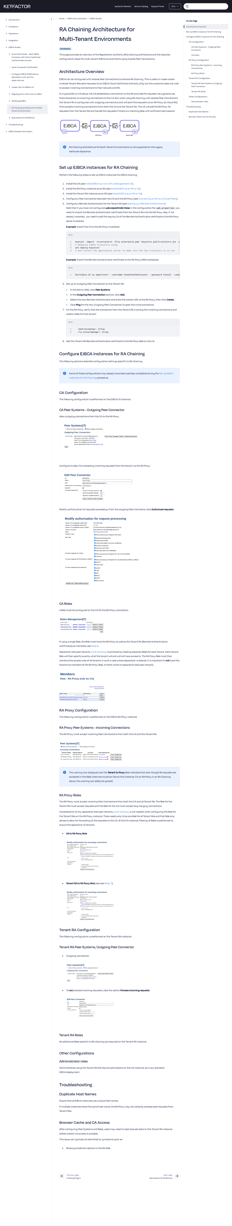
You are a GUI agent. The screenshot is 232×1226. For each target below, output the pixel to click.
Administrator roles (199, 101)
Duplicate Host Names (198, 111)
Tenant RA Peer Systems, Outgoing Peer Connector (206, 85)
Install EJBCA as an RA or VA (125, 188)
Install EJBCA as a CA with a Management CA (109, 183)
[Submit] (187, 6)
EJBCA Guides (15, 47)
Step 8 (94, 645)
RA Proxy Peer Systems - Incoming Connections (206, 66)
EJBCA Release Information (20, 131)
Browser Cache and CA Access (202, 116)
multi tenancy (98, 651)
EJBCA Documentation (77, 18)
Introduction (14, 19)
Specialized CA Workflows (23, 117)
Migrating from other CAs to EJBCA (27, 94)
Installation (13, 26)
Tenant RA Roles (198, 91)
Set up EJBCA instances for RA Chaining (203, 31)
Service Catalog (141, 6)
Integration (13, 40)
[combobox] (206, 6)
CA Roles (195, 55)
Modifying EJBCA (19, 101)
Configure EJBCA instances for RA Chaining (205, 36)
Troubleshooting (16, 124)
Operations (13, 33)
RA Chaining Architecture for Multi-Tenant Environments (27, 109)
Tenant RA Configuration (199, 78)
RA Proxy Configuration (199, 60)
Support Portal (157, 6)
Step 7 (108, 883)
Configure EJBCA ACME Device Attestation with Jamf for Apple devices (25, 77)
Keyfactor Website (123, 6)
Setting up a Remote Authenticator (146, 203)
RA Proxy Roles (198, 73)
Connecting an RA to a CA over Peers (157, 198)
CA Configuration (196, 41)
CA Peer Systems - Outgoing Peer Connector (206, 48)
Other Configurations (198, 96)
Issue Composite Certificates (24, 67)
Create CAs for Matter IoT (23, 87)
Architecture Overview (196, 26)
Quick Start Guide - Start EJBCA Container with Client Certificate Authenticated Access (26, 57)
